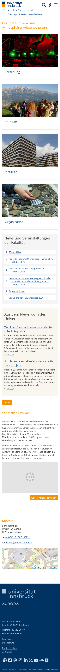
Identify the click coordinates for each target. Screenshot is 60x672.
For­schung (12, 72)
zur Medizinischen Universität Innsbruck (43, 670)
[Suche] (44, 4)
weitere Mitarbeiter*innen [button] (43, 497)
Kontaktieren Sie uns (12, 633)
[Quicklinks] (50, 4)
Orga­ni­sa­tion (14, 222)
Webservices (23, 670)
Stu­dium (11, 122)
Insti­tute (11, 172)
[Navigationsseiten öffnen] (4, 11)
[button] (30, 252)
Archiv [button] (7, 402)
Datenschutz (8, 642)
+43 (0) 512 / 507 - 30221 (17, 537)
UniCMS (14, 670)
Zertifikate (7, 651)
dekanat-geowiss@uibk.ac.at (18, 542)
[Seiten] (55, 4)
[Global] (49, 4)
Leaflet (34, 568)
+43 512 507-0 (17, 629)
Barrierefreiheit (9, 648)
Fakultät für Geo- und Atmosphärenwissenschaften (25, 12)
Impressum (7, 639)
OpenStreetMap (51, 568)
